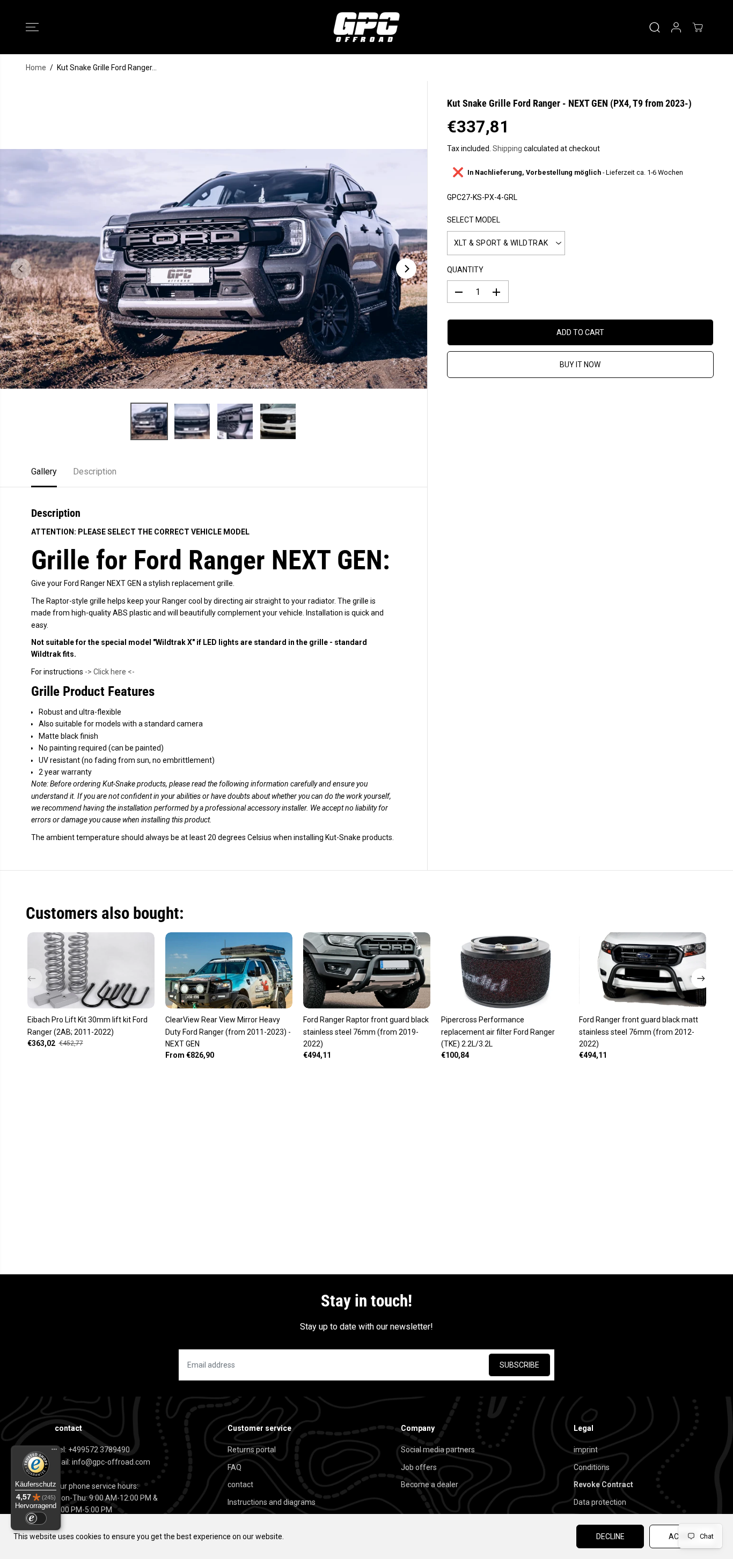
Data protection (600, 1502)
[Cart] (697, 27)
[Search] (654, 27)
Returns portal (252, 1449)
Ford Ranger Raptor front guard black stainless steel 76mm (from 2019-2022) (366, 1031)
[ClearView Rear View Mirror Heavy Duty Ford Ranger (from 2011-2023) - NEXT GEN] (228, 970)
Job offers (419, 1467)
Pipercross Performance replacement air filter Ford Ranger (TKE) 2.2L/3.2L (498, 1031)
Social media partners (438, 1449)
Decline (610, 1536)
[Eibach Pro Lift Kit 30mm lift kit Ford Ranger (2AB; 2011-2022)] (91, 970)
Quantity (465, 269)
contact (240, 1484)
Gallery (44, 471)
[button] (32, 27)
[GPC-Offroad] (366, 27)
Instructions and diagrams (272, 1502)
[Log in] (676, 27)
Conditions (592, 1467)
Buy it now (580, 365)
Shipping (507, 148)
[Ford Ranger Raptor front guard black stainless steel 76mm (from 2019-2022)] (366, 970)
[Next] (406, 268)
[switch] (36, 1518)
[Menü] (54, 1451)
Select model (473, 220)
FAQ (234, 1467)
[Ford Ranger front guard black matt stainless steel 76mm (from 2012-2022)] (642, 970)
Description (94, 471)
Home (36, 67)
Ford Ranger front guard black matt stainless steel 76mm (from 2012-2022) (638, 1031)
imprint (586, 1449)
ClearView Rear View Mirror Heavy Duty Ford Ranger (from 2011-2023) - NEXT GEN (228, 1031)
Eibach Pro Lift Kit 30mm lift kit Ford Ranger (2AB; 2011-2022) (87, 1025)
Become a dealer (429, 1484)
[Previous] (21, 268)
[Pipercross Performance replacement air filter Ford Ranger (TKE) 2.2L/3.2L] (504, 970)
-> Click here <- (110, 671)
